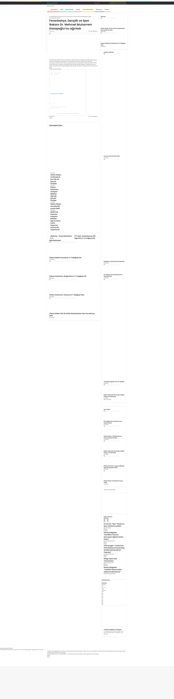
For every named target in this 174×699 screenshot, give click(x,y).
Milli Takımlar (54, 9)
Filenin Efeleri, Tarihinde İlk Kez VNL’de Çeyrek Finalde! (113, 437)
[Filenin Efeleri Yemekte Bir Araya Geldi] (111, 470)
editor (105, 527)
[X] (0, 662)
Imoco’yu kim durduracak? (112, 156)
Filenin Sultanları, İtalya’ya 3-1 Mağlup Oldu (66, 295)
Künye (48, 656)
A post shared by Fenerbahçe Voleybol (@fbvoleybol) (67, 113)
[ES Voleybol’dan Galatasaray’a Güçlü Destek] (111, 264)
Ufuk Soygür (106, 554)
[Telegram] (51, 119)
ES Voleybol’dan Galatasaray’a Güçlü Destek (113, 275)
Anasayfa (51, 16)
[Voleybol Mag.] (50, 6)
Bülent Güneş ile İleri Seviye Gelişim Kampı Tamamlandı (114, 395)
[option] (56, 178)
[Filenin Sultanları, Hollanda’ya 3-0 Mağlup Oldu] (108, 33)
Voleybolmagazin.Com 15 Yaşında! (114, 381)
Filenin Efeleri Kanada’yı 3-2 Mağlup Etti (65, 258)
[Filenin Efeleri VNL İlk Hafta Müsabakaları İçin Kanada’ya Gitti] (62, 298)
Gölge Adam (106, 562)
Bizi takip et (10, 648)
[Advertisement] (114, 503)
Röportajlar (99, 9)
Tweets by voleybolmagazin (109, 489)
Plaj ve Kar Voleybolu (88, 9)
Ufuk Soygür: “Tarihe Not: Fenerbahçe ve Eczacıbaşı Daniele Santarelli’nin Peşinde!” (114, 549)
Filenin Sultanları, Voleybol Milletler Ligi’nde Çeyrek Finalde (114, 466)
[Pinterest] (50, 119)
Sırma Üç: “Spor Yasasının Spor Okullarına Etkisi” (114, 525)
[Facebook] (49, 119)
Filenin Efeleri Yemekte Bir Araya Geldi (113, 481)
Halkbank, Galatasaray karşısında (114, 261)
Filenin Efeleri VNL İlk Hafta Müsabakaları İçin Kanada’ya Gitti (113, 29)
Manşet (55, 16)
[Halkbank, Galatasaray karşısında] (111, 159)
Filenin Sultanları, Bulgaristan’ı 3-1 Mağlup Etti (67, 276)
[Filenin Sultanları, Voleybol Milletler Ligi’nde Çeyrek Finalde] (111, 456)
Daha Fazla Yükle (107, 399)
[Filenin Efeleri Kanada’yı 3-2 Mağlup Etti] (62, 242)
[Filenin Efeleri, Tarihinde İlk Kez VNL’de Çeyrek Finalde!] (111, 426)
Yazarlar (107, 9)
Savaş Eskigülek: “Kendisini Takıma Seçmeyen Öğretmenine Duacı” (113, 535)
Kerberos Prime (82, 653)
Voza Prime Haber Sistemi (73, 653)
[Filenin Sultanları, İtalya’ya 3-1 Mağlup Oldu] (62, 279)
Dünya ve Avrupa (69, 9)
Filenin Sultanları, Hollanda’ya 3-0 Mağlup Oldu (113, 44)
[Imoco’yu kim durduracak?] (111, 54)
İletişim (48, 655)
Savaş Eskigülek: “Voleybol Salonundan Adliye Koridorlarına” (113, 569)
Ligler (61, 9)
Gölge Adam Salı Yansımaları (110, 560)
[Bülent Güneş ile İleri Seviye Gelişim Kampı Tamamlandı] (111, 384)
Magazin (78, 9)
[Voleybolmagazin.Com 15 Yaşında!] (110, 279)
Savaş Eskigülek (107, 540)
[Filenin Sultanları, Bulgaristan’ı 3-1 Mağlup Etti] (62, 261)
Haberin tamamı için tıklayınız (55, 68)
